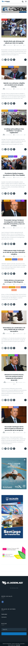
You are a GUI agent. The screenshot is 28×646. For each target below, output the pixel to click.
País (16, 110)
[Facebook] (2, 602)
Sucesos (14, 203)
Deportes (4, 19)
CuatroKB (18, 645)
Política (16, 66)
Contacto (3, 617)
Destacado (4, 66)
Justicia (12, 200)
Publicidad (4, 614)
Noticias (11, 66)
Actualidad (5, 287)
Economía (11, 355)
